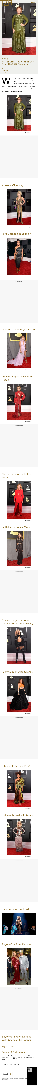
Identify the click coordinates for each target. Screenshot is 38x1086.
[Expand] (28, 1068)
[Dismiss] (35, 1068)
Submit (5, 1074)
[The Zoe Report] (6, 3)
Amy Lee (5, 70)
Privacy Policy (5, 1079)
